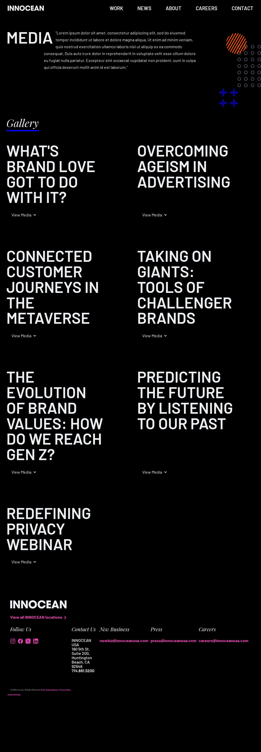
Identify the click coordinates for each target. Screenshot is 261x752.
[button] (24, 215)
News (144, 8)
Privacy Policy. (65, 690)
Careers (206, 8)
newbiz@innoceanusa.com (124, 640)
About (173, 8)
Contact (242, 8)
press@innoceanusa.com (173, 640)
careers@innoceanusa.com (223, 640)
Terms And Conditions (49, 690)
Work (116, 8)
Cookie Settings (14, 695)
